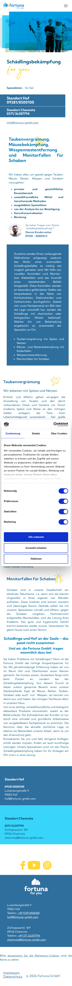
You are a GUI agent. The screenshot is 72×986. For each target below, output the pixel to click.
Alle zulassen (36, 536)
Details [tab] (36, 433)
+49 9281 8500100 (29, 913)
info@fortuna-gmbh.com (23, 122)
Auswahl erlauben (36, 547)
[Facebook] (23, 865)
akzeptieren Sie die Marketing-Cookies (33, 955)
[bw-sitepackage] (13, 5)
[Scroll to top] (65, 979)
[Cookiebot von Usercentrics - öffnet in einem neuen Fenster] (53, 424)
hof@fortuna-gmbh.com (22, 917)
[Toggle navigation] (66, 6)
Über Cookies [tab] (59, 433)
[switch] (63, 501)
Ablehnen (36, 558)
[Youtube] (34, 865)
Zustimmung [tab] (13, 433)
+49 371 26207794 (29, 935)
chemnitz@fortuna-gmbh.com (26, 939)
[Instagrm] (47, 865)
